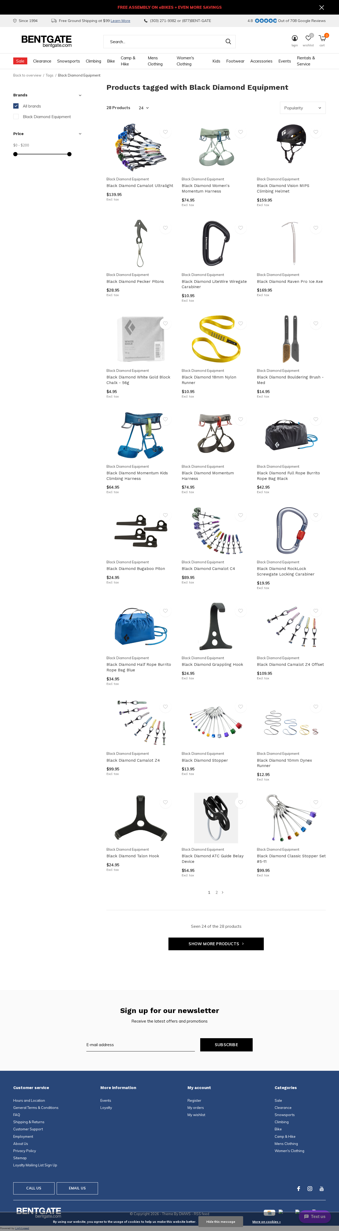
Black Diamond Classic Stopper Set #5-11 (291, 859)
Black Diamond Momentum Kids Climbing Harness (137, 476)
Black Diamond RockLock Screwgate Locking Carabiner (286, 571)
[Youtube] (322, 1188)
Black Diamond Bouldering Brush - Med (290, 380)
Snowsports (68, 61)
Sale (20, 61)
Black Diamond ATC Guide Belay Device (213, 859)
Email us (77, 1188)
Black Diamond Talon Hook (132, 856)
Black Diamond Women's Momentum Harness (206, 188)
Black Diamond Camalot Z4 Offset (290, 664)
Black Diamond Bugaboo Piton (135, 568)
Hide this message (220, 1222)
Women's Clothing (185, 60)
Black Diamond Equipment (47, 116)
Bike (111, 61)
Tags (49, 75)
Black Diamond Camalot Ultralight (139, 185)
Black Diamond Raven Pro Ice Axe (290, 281)
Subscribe (226, 1044)
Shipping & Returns (28, 1122)
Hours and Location (29, 1100)
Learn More (120, 20)
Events (284, 61)
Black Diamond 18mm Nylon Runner (209, 380)
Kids (216, 61)
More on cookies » (266, 1222)
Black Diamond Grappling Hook (212, 664)
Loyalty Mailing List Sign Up (35, 1165)
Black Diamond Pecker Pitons (135, 281)
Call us (33, 1188)
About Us (20, 1143)
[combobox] (169, 41)
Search (228, 41)
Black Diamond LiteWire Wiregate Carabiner (214, 284)
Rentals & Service (306, 60)
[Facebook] (298, 1188)
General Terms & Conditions (36, 1107)
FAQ (16, 1115)
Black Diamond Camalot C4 (208, 568)
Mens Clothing (155, 60)
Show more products (214, 943)
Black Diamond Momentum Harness (208, 476)
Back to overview (27, 75)
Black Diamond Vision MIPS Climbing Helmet (283, 188)
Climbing (93, 61)
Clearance (42, 61)
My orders (196, 1107)
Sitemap (20, 1158)
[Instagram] (309, 1188)
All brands (32, 106)
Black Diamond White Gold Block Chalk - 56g (138, 380)
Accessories (261, 61)
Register (194, 1100)
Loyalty (106, 1107)
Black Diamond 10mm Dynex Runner (284, 763)
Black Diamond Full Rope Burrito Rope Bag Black (288, 476)
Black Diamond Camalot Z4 (133, 760)
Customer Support (28, 1129)
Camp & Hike (128, 60)
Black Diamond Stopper (205, 760)
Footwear (235, 61)
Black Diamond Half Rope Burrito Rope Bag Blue (138, 667)
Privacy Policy (24, 1151)
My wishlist (196, 1115)
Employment (23, 1136)
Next (223, 892)
